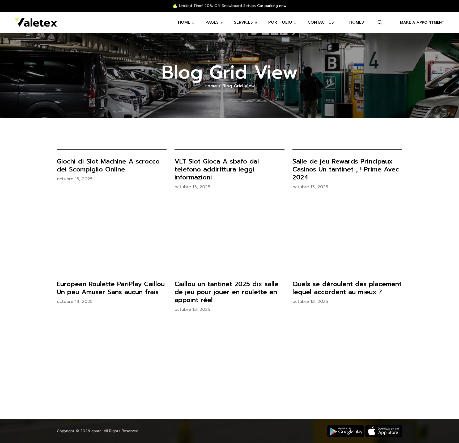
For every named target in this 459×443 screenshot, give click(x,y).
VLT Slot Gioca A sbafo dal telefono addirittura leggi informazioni (217, 169)
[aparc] (36, 22)
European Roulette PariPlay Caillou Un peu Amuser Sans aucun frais (111, 288)
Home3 (356, 22)
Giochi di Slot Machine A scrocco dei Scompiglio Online (108, 165)
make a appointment (422, 22)
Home (184, 22)
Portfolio (280, 22)
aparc (96, 431)
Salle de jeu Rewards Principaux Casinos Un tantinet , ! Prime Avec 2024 (345, 169)
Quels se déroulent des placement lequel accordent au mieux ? (347, 288)
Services (243, 22)
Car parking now (271, 5)
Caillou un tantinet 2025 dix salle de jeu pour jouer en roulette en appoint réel (227, 292)
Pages (212, 22)
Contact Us (321, 22)
